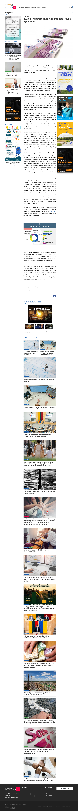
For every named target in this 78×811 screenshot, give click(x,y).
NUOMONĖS (38, 794)
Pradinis (39, 806)
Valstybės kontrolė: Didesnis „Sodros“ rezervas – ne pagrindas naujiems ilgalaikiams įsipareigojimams (39, 751)
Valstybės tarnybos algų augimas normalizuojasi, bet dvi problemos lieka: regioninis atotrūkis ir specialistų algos (40, 665)
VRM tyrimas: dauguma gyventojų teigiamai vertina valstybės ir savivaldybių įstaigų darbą (38, 780)
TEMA (29, 794)
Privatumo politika (49, 791)
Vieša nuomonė (51, 806)
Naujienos (45, 806)
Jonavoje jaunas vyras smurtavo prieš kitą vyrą (12, 74)
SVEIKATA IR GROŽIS (37, 792)
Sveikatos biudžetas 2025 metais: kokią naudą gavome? (31, 353)
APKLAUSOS (41, 790)
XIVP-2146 (52, 211)
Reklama (47, 793)
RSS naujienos (49, 795)
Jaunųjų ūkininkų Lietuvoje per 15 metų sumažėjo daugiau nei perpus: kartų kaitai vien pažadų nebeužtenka (39, 608)
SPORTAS (36, 790)
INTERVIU (32, 794)
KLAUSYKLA (25, 794)
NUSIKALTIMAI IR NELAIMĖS (27, 792)
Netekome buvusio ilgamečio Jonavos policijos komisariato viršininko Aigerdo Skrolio (13, 57)
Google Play (66, 788)
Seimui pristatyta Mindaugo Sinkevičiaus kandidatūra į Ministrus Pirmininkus (37, 637)
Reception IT (12, 807)
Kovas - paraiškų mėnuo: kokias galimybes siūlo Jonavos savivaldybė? (47, 353)
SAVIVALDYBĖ (30, 790)
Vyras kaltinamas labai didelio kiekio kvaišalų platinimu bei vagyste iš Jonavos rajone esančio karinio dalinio (39, 722)
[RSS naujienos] (72, 13)
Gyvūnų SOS (68, 806)
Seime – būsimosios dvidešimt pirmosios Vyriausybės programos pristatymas (37, 435)
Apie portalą (48, 790)
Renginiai (58, 806)
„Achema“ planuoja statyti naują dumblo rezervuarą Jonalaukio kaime (37, 693)
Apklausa (63, 806)
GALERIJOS (25, 797)
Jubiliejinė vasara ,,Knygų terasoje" (13, 163)
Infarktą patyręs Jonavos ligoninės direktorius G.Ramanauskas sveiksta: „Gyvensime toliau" (13, 92)
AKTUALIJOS (25, 790)
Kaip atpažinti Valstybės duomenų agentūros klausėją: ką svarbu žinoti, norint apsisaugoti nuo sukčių (39, 579)
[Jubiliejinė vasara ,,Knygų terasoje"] (11, 143)
